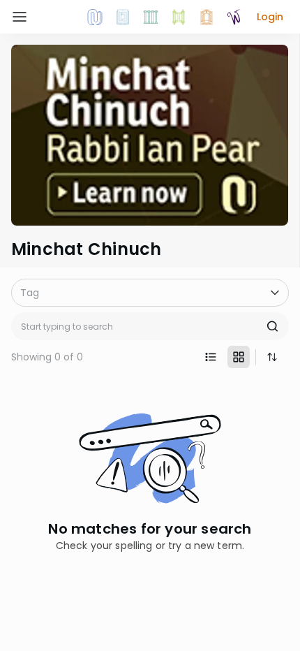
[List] (211, 357)
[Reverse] (272, 357)
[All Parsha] (178, 17)
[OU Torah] (95, 17)
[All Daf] (206, 17)
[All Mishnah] (123, 17)
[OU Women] (234, 17)
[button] (270, 16)
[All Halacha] (151, 17)
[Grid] (238, 357)
